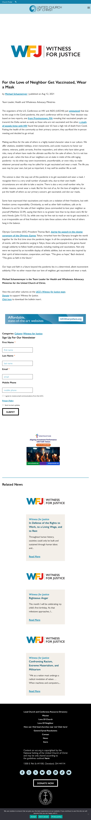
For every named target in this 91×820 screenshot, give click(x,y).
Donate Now (45, 783)
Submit (10, 411)
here (47, 758)
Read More (34, 556)
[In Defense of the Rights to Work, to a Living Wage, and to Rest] (45, 501)
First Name (9, 342)
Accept (33, 817)
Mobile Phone (9, 382)
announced (74, 110)
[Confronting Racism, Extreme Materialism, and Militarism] (45, 640)
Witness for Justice (33, 333)
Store (45, 742)
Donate (5, 295)
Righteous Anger (38, 598)
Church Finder (7, 2)
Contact (45, 734)
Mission (45, 715)
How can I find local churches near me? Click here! (45, 726)
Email (6, 369)
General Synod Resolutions (45, 730)
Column (19, 333)
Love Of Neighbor (45, 723)
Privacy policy (56, 817)
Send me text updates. (12, 405)
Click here (7, 299)
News (45, 738)
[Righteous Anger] (45, 577)
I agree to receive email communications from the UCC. (24, 396)
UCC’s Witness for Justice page (50, 291)
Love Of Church (46, 719)
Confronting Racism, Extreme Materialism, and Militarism (44, 665)
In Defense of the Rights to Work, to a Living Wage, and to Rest (45, 527)
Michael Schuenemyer (16, 93)
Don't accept (43, 817)
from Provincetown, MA (40, 118)
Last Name (8, 355)
